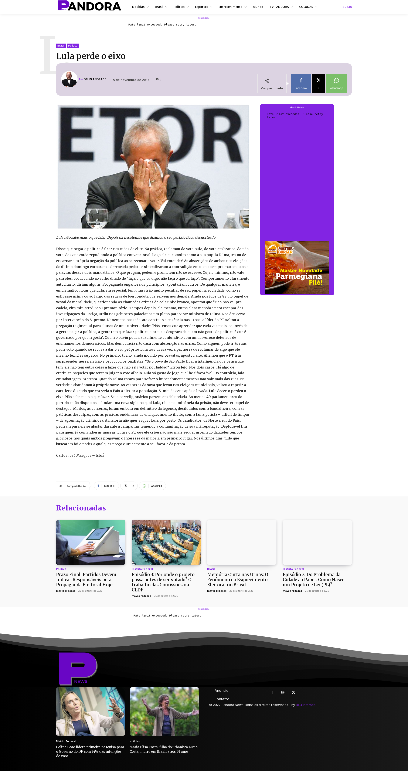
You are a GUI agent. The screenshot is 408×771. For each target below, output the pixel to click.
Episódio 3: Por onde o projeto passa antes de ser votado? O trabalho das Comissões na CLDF (163, 582)
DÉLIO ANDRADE (95, 79)
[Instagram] (283, 692)
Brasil (61, 45)
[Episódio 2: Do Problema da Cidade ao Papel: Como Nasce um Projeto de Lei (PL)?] (317, 542)
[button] (347, 6)
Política (72, 45)
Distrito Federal (142, 569)
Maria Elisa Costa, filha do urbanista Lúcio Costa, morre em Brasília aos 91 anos (163, 749)
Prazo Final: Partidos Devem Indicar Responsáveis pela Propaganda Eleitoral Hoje (86, 579)
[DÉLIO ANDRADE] (70, 79)
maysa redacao (65, 590)
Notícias (135, 741)
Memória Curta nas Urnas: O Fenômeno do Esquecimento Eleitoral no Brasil (237, 579)
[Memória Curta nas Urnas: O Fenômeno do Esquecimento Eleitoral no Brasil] (241, 542)
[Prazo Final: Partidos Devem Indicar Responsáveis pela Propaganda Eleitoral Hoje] (90, 542)
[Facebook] (272, 692)
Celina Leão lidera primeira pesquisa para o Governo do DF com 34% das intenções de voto (90, 751)
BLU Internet (305, 705)
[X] (293, 692)
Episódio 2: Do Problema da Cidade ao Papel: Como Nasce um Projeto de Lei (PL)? (313, 579)
